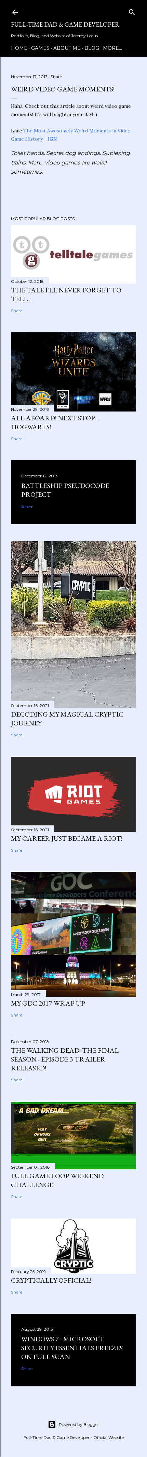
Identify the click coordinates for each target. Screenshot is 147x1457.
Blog (91, 48)
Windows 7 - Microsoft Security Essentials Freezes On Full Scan (72, 1348)
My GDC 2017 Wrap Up (48, 1003)
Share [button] (56, 76)
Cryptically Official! (51, 1280)
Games (40, 48)
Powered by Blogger (79, 1424)
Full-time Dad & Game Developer (65, 24)
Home (19, 48)
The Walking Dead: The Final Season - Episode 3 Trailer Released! (65, 1059)
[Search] (132, 11)
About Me (67, 48)
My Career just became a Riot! (66, 838)
